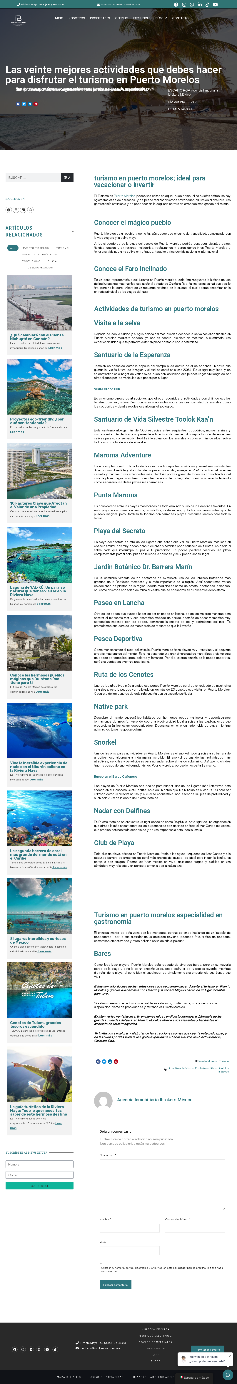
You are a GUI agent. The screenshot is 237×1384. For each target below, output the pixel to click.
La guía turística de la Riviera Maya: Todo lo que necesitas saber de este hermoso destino (38, 1110)
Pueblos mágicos (223, 1069)
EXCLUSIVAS (141, 18)
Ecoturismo (202, 1068)
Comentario (108, 1155)
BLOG (159, 18)
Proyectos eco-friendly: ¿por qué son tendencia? (37, 421)
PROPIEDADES (100, 18)
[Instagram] (16, 210)
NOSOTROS (77, 18)
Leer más (55, 348)
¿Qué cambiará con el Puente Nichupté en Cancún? (37, 337)
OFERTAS (121, 18)
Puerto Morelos (125, 196)
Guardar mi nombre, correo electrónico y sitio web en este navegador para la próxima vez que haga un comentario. (162, 1269)
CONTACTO (180, 18)
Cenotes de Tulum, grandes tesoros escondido (35, 1025)
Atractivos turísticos (181, 1068)
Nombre (105, 1219)
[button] (18, 104)
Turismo (224, 1061)
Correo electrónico (177, 1219)
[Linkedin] (23, 210)
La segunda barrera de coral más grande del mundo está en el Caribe (38, 854)
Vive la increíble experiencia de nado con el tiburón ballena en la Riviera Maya (38, 767)
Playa (214, 1068)
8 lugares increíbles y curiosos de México (38, 940)
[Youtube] (47, 1349)
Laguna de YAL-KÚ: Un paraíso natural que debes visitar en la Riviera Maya (38, 591)
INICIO (58, 18)
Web (103, 1241)
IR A (67, 177)
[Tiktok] (55, 1349)
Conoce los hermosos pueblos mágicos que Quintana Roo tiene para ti (37, 679)
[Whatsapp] (30, 210)
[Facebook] (9, 210)
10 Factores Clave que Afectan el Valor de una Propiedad (38, 505)
